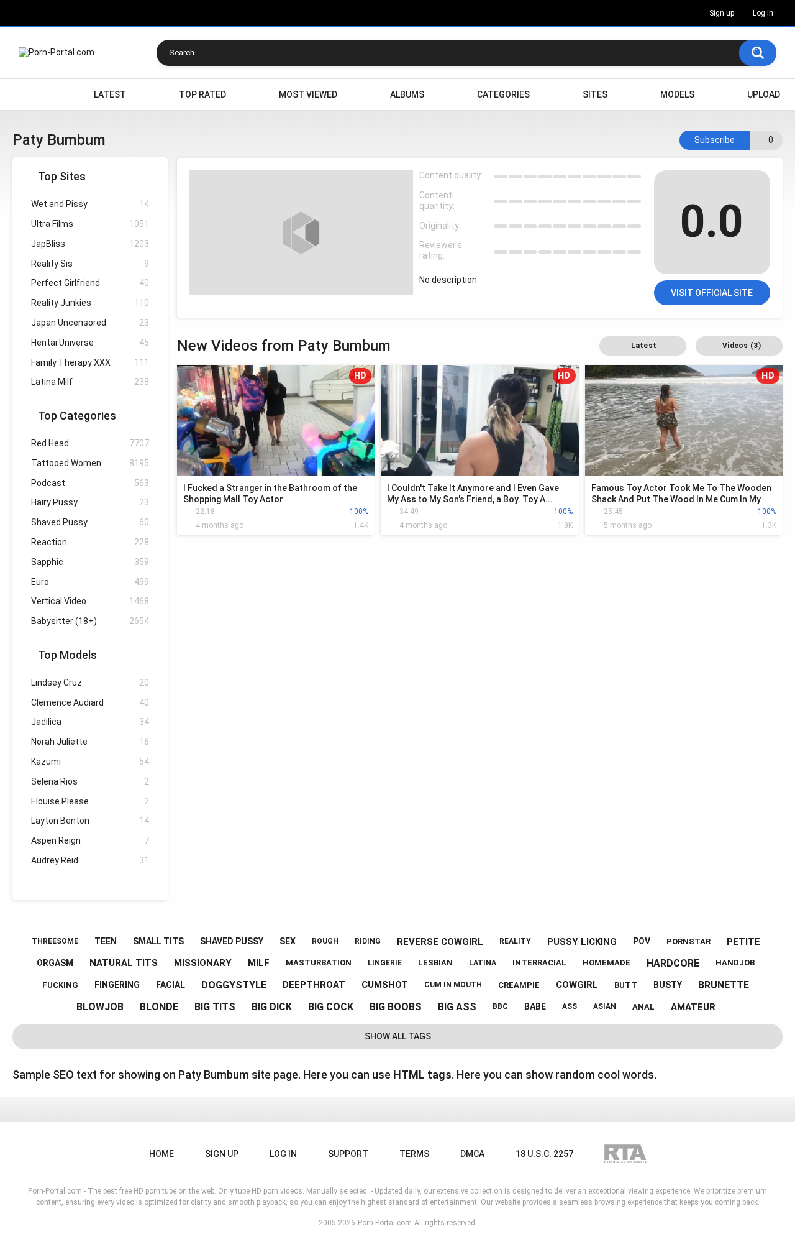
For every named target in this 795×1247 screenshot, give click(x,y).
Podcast (90, 483)
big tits (214, 1007)
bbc (500, 1006)
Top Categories (77, 415)
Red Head (90, 443)
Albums (407, 94)
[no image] (301, 232)
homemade (606, 962)
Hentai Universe (90, 342)
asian (604, 1006)
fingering (117, 985)
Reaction (90, 542)
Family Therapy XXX (90, 362)
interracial (539, 962)
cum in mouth (453, 984)
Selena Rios (90, 781)
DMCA (472, 1154)
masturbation (319, 962)
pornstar (688, 941)
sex (287, 941)
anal (643, 1006)
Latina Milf (90, 382)
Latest (110, 94)
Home (27, 95)
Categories (503, 94)
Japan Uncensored (90, 323)
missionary (203, 963)
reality (515, 941)
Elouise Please (90, 801)
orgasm (55, 963)
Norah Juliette (90, 742)
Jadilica (90, 722)
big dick (272, 1007)
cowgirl (577, 984)
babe (535, 1006)
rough (325, 941)
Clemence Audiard (90, 702)
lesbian (435, 962)
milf (259, 963)
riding (368, 941)
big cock (330, 1007)
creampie (519, 985)
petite (743, 941)
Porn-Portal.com (385, 1222)
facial (170, 985)
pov (641, 941)
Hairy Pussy (90, 502)
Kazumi (90, 761)
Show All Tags (398, 1036)
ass (569, 1006)
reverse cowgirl (440, 941)
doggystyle (233, 985)
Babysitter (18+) (90, 621)
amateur (693, 1007)
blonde (159, 1007)
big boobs (396, 1007)
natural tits (123, 963)
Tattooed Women (90, 463)
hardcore (673, 963)
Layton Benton (90, 821)
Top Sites (62, 176)
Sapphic (90, 562)
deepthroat (314, 984)
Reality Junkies (90, 303)
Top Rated (202, 94)
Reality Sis (90, 264)
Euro (90, 582)
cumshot (384, 984)
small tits (158, 941)
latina (482, 963)
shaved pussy (231, 941)
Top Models (67, 654)
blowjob (100, 1007)
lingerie (385, 963)
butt (625, 985)
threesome (55, 941)
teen (105, 941)
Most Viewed (308, 94)
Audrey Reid (90, 860)
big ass (457, 1007)
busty (667, 985)
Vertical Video (90, 601)
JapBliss (90, 244)
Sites (595, 94)
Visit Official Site (712, 293)
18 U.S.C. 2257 (544, 1154)
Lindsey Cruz (90, 683)
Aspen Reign (90, 840)
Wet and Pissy (90, 204)
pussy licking (582, 941)
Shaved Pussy (90, 522)
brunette (723, 985)
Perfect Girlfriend (90, 283)
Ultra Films (90, 224)
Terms (414, 1154)
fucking (60, 985)
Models (677, 94)
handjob (735, 962)
